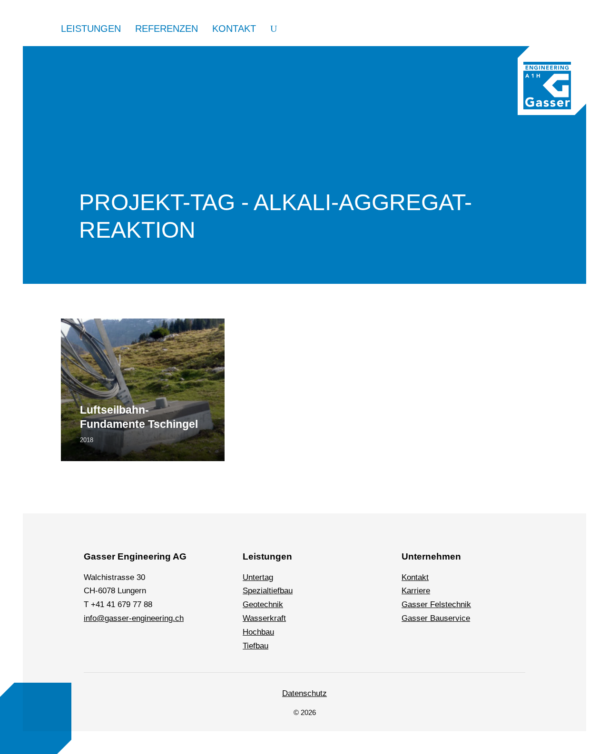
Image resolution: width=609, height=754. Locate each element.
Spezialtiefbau (268, 590)
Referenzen (166, 29)
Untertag (258, 577)
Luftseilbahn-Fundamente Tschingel (139, 417)
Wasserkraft (264, 618)
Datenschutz (304, 693)
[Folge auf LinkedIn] (93, 639)
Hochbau (258, 632)
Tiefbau (255, 645)
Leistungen (91, 29)
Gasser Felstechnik (436, 604)
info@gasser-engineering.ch (134, 618)
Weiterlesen (82, 324)
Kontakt (234, 29)
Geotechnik (263, 604)
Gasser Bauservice (436, 618)
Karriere (416, 590)
